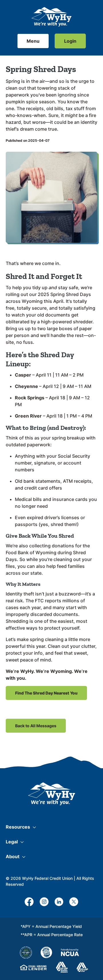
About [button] (12, 856)
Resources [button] (18, 827)
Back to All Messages (35, 725)
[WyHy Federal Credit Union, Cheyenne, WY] (51, 16)
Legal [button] (12, 842)
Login (70, 41)
